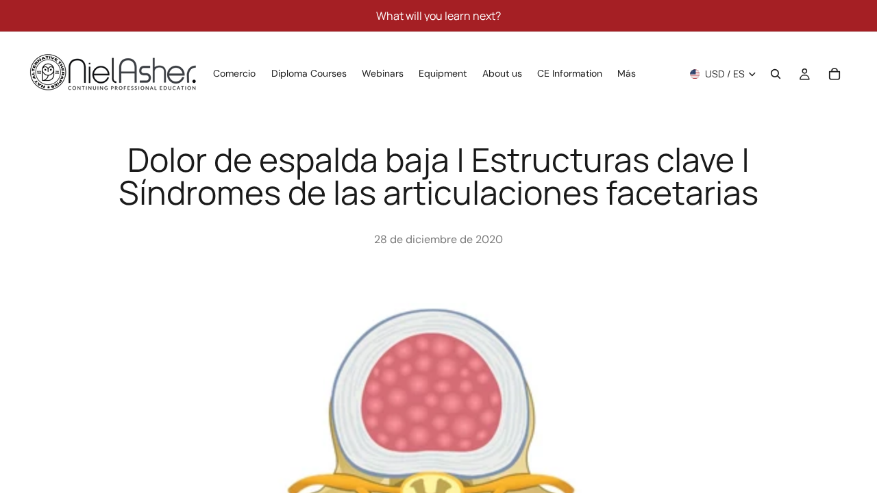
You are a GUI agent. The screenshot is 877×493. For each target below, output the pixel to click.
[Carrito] (834, 74)
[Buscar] (776, 74)
